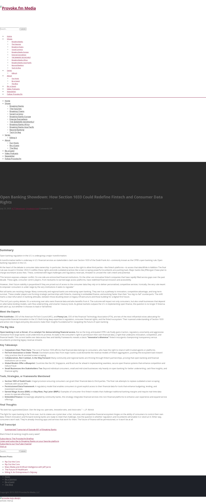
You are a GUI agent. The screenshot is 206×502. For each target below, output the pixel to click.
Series (7, 135)
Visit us (3, 446)
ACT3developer (18, 208)
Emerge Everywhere (18, 119)
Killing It (13, 137)
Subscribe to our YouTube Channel (15, 444)
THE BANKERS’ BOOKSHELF (22, 122)
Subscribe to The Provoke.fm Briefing (17, 438)
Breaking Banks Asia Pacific (22, 127)
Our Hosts (14, 143)
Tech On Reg (15, 132)
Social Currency (16, 114)
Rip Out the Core (12, 461)
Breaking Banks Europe (20, 116)
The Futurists (16, 108)
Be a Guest (14, 145)
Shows (8, 103)
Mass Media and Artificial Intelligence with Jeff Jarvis (28, 467)
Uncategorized (32, 208)
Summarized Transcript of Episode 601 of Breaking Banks (31, 429)
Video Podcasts (11, 153)
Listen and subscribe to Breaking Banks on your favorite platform (29, 441)
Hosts (7, 476)
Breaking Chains (17, 111)
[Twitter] (4, 32)
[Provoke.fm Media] (18, 8)
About (9, 76)
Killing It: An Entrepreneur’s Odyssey (21, 472)
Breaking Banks (17, 106)
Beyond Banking (17, 129)
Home (7, 100)
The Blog (14, 148)
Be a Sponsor (11, 479)
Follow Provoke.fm (15, 94)
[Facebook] (1, 32)
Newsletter (10, 156)
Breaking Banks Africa (19, 124)
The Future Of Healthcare (16, 469)
